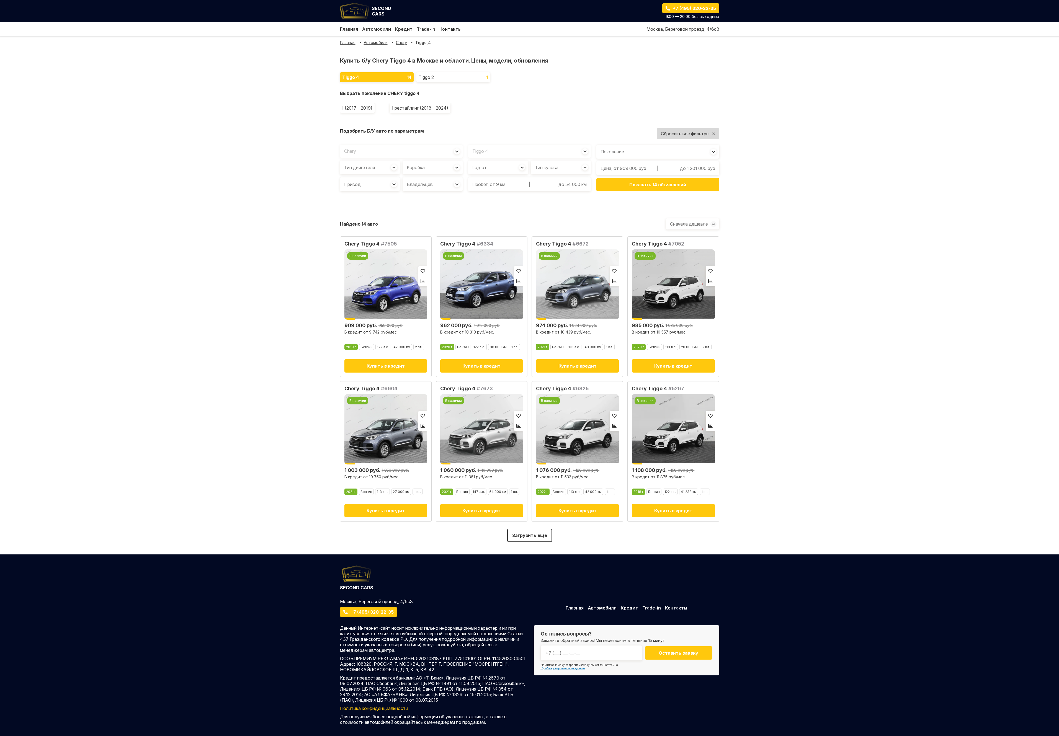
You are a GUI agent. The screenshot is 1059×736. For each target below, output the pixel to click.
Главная (349, 29)
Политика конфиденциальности (374, 708)
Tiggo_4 (423, 42)
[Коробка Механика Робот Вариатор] (433, 167)
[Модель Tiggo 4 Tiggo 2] (529, 151)
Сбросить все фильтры (685, 133)
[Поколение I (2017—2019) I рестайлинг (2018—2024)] (657, 152)
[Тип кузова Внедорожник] (561, 167)
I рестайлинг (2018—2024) (420, 108)
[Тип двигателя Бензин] (370, 167)
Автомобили (376, 29)
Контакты (450, 29)
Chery (401, 42)
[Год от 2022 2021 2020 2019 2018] (498, 167)
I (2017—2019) (357, 108)
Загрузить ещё (529, 535)
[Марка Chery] (401, 151)
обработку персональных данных (563, 668)
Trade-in (426, 29)
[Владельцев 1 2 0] (433, 184)
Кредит (404, 29)
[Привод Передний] (370, 184)
